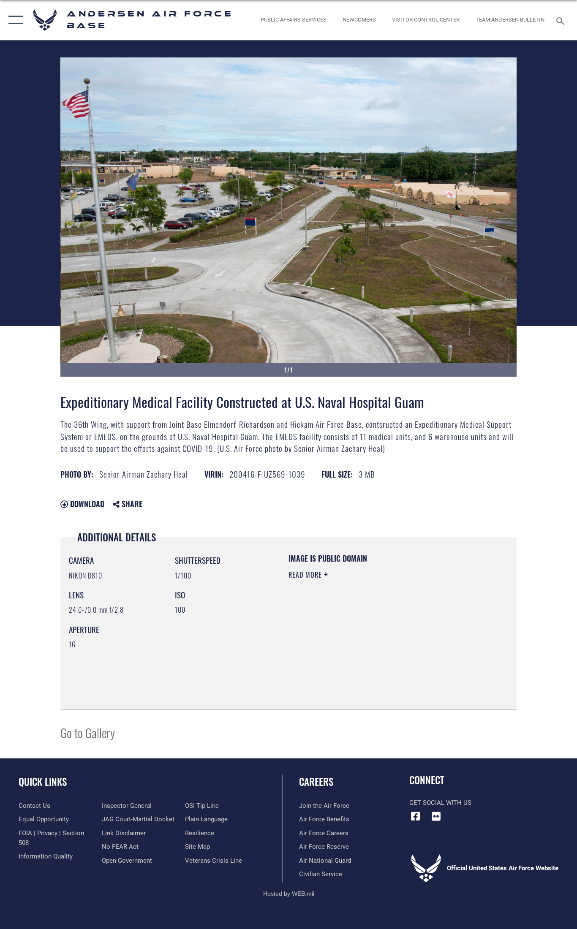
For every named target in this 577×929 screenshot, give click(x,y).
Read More (306, 575)
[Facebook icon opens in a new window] (415, 816)
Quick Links (43, 781)
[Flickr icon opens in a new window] (436, 816)
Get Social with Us (440, 803)
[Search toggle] (562, 20)
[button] (13, 20)
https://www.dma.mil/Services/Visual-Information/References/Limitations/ (387, 640)
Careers (316, 781)
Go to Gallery (87, 732)
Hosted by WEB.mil (288, 893)
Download (86, 503)
